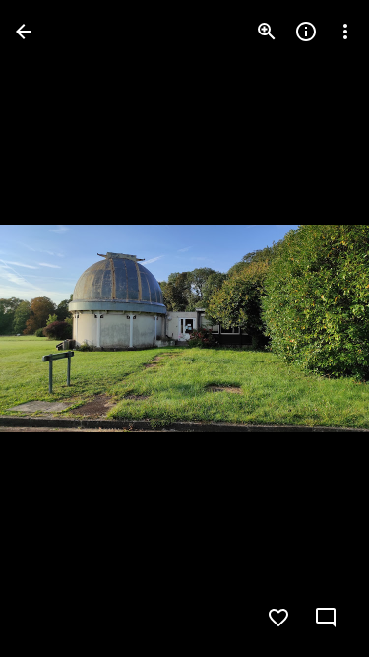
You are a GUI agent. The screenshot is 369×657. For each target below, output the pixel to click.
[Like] (278, 617)
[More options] (345, 31)
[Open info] (306, 31)
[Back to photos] (23, 31)
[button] (55, 329)
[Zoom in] (266, 31)
